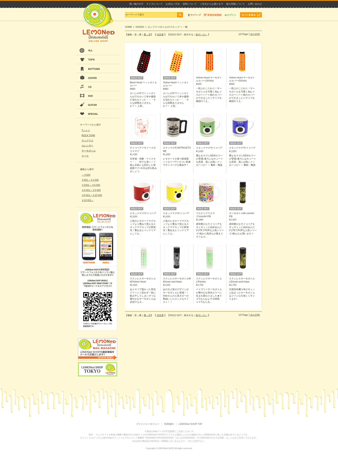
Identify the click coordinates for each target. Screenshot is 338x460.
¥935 (209, 89)
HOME (128, 27)
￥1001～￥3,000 (91, 185)
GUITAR (97, 104)
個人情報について (235, 4)
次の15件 (255, 34)
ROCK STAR (88, 135)
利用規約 (169, 424)
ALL (97, 50)
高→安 (147, 34)
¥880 (143, 94)
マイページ (194, 14)
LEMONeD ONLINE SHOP (99, 22)
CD (97, 86)
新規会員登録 (213, 14)
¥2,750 (209, 290)
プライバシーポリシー (147, 424)
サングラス (87, 140)
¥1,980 (210, 225)
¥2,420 (243, 223)
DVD (97, 95)
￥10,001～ (88, 200)
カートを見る (251, 14)
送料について (190, 4)
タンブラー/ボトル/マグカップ (163, 27)
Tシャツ (86, 130)
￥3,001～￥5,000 (91, 190)
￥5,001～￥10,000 (92, 195)
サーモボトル (89, 150)
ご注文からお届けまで (211, 4)
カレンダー (87, 145)
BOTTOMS (97, 68)
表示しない (201, 34)
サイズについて (154, 4)
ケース (85, 155)
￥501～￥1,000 (90, 180)
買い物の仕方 (136, 4)
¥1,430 (143, 159)
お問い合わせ (255, 4)
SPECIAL (97, 113)
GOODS (97, 77)
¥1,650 (177, 156)
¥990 (242, 89)
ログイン (230, 14)
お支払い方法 (173, 4)
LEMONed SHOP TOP (190, 424)
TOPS (97, 59)
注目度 (160, 34)
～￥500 (86, 175)
